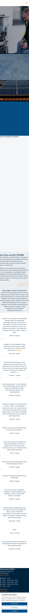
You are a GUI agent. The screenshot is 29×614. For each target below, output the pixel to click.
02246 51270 (14, 558)
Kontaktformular (14, 564)
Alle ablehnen (14, 611)
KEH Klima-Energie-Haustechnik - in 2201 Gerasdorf (6, 3)
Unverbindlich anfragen (14, 248)
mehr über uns (22, 284)
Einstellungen (14, 607)
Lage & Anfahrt (4, 575)
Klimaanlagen (4, 589)
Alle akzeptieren (14, 603)
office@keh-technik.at (14, 560)
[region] (14, 603)
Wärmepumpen (4, 591)
